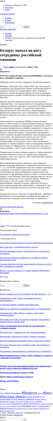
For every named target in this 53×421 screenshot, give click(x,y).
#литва (26, 401)
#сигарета (10, 408)
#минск (39, 401)
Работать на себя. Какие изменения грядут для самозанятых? (25, 309)
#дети (14, 399)
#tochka (2, 393)
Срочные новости (7, 14)
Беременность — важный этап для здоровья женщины (23, 332)
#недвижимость (34, 404)
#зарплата (30, 399)
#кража (12, 401)
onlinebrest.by (47, 203)
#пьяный (41, 406)
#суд (24, 408)
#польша (27, 406)
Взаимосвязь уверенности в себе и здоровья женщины (23, 336)
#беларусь (4, 207)
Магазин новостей (8, 29)
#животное (21, 399)
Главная (8, 18)
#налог (26, 404)
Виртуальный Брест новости (20, 377)
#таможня (19, 207)
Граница (3, 44)
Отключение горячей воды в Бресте (15, 234)
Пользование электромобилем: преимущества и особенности (25, 351)
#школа (2, 411)
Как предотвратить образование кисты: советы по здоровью (25, 341)
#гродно (42, 397)
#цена (47, 408)
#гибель (36, 396)
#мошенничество (17, 404)
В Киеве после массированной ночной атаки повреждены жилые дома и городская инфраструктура (25, 367)
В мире (8, 20)
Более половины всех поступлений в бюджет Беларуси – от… (26, 294)
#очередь (3, 406)
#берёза (40, 393)
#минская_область (5, 403)
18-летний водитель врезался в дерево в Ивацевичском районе (26, 243)
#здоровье (37, 399)
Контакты (9, 7)
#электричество (9, 410)
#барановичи (16, 393)
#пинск (13, 406)
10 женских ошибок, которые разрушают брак (19, 305)
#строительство (18, 408)
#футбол (42, 408)
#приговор (34, 406)
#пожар (19, 406)
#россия (11, 207)
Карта (7, 10)
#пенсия (8, 406)
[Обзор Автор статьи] (5, 224)
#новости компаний (46, 403)
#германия (29, 397)
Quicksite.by (18, 415)
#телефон (30, 408)
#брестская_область (12, 396)
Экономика (9, 22)
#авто (7, 393)
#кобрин (43, 399)
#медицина (32, 401)
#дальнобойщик (6, 399)
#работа (47, 406)
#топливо (36, 408)
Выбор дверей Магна (9, 381)
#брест (47, 392)
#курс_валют (20, 401)
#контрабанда (5, 401)
